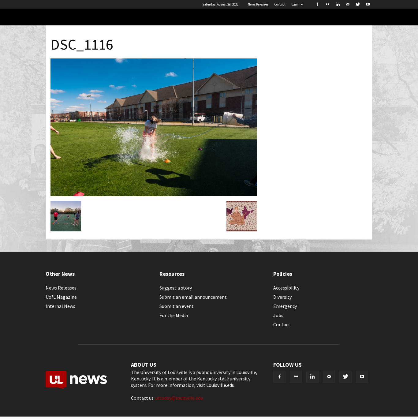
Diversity (282, 297)
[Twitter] (357, 4)
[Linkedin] (337, 4)
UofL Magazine (61, 297)
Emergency (285, 306)
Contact (280, 4)
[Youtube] (367, 4)
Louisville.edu (220, 385)
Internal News (60, 306)
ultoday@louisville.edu (179, 398)
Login (295, 4)
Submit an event (176, 306)
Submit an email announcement (193, 297)
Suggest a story (175, 288)
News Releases (258, 4)
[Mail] (347, 4)
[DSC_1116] (153, 194)
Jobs (278, 315)
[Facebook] (317, 4)
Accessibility (286, 288)
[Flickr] (327, 4)
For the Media (173, 315)
